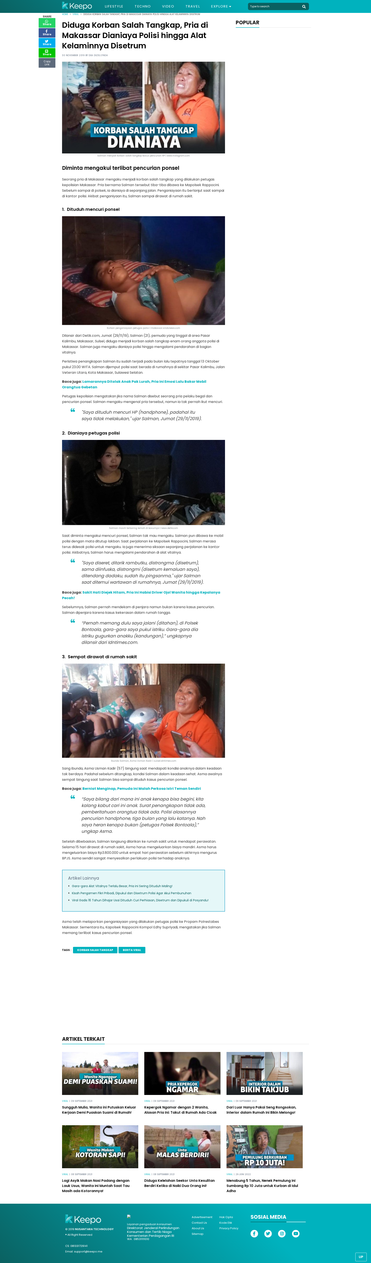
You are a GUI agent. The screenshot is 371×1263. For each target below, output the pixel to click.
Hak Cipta (226, 1217)
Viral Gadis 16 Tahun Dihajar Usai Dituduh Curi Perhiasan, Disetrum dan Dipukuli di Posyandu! (140, 900)
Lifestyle (114, 6)
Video (168, 6)
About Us (198, 1228)
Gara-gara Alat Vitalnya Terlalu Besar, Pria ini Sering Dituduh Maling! (122, 886)
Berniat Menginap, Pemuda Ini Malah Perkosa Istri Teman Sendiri (141, 788)
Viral (76, 14)
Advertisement (202, 1217)
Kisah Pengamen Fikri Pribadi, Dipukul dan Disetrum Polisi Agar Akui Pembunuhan (131, 893)
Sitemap (198, 1234)
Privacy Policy (228, 1228)
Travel (193, 6)
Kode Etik (225, 1223)
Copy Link (47, 62)
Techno (143, 6)
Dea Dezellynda (98, 55)
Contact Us (199, 1223)
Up (361, 1256)
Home (65, 14)
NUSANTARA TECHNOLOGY (94, 1229)
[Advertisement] (185, 1000)
